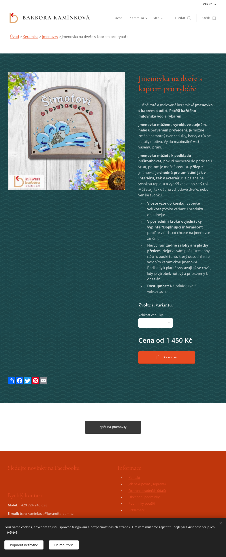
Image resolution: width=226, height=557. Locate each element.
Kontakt (134, 477)
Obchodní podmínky (144, 497)
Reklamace (136, 510)
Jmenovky (50, 36)
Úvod (14, 36)
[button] (183, 17)
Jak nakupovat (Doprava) (147, 484)
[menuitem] (120, 17)
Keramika (30, 36)
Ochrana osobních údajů (147, 490)
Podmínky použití (141, 503)
